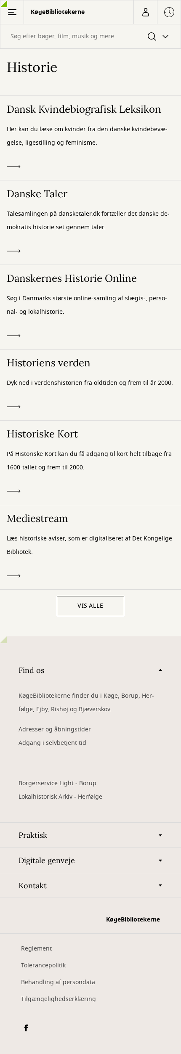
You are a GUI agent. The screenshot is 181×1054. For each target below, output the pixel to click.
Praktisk (33, 835)
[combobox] (90, 36)
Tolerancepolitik (43, 965)
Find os (31, 670)
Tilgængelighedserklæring (58, 999)
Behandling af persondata (58, 982)
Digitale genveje (47, 860)
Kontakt (33, 885)
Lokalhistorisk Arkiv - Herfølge (60, 796)
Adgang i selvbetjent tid (52, 743)
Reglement (36, 948)
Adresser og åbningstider (55, 729)
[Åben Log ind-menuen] (145, 12)
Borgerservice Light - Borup (57, 783)
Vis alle (90, 605)
